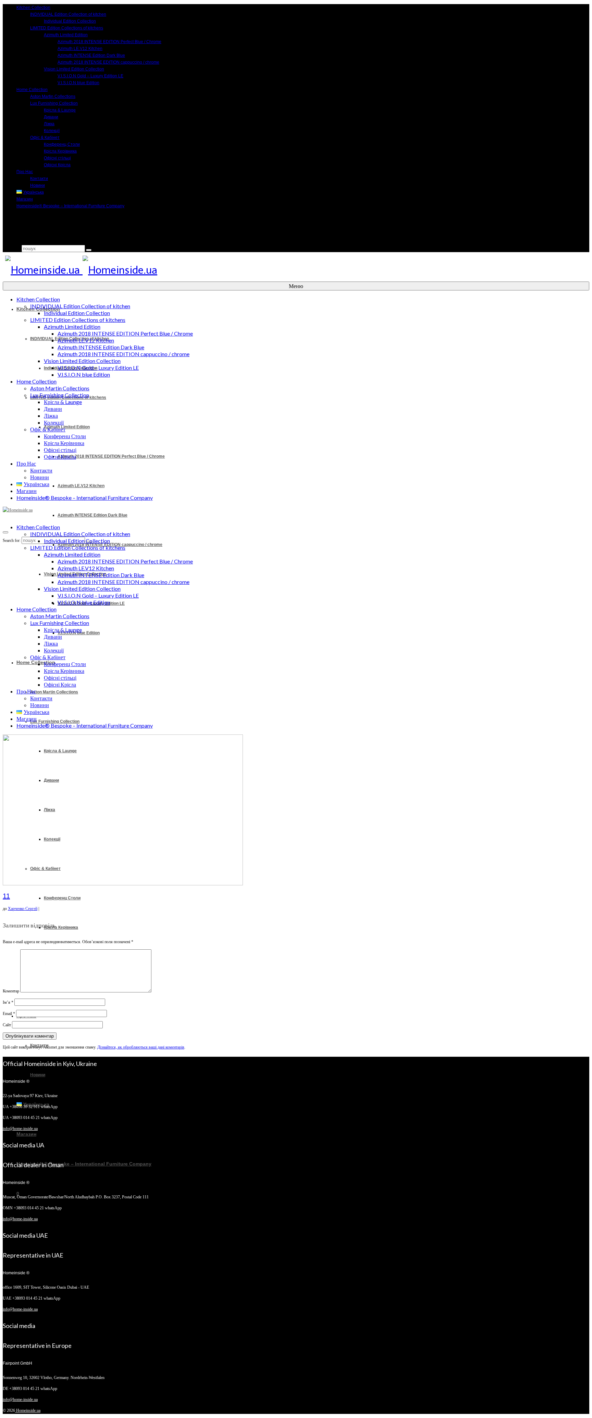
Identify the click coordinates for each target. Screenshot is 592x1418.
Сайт (7, 1025)
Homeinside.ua (27, 1410)
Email (9, 1013)
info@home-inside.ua (20, 1128)
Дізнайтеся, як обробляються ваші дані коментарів (140, 1047)
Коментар (11, 991)
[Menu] (5, 532)
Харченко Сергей (22, 908)
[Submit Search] (88, 250)
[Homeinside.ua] (294, 270)
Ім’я (8, 1002)
